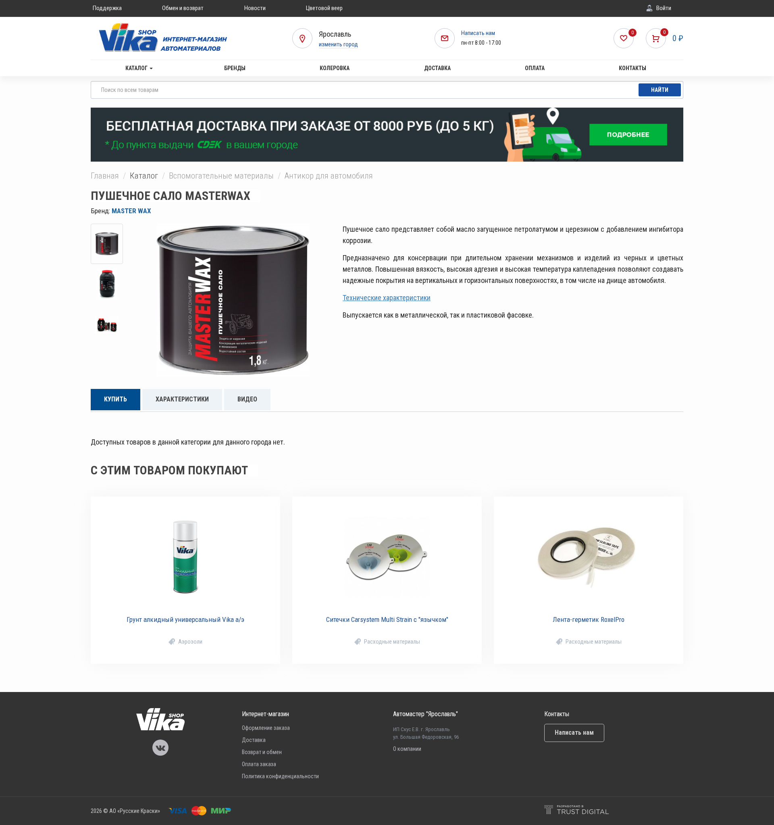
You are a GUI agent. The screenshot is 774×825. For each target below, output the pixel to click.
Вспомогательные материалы (221, 176)
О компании (407, 749)
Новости (255, 8)
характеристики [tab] (182, 399)
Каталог (137, 68)
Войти (663, 8)
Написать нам (478, 33)
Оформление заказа (266, 728)
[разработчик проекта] (576, 810)
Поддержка (107, 8)
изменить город (338, 44)
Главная (105, 176)
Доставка (437, 68)
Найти (659, 90)
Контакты (632, 68)
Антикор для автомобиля (329, 176)
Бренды (235, 68)
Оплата (535, 68)
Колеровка (335, 68)
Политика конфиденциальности (280, 776)
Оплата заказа (259, 764)
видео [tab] (247, 399)
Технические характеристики (387, 297)
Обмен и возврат (183, 8)
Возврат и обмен (262, 752)
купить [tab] (115, 399)
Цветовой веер (324, 8)
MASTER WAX (131, 211)
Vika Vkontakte (160, 748)
